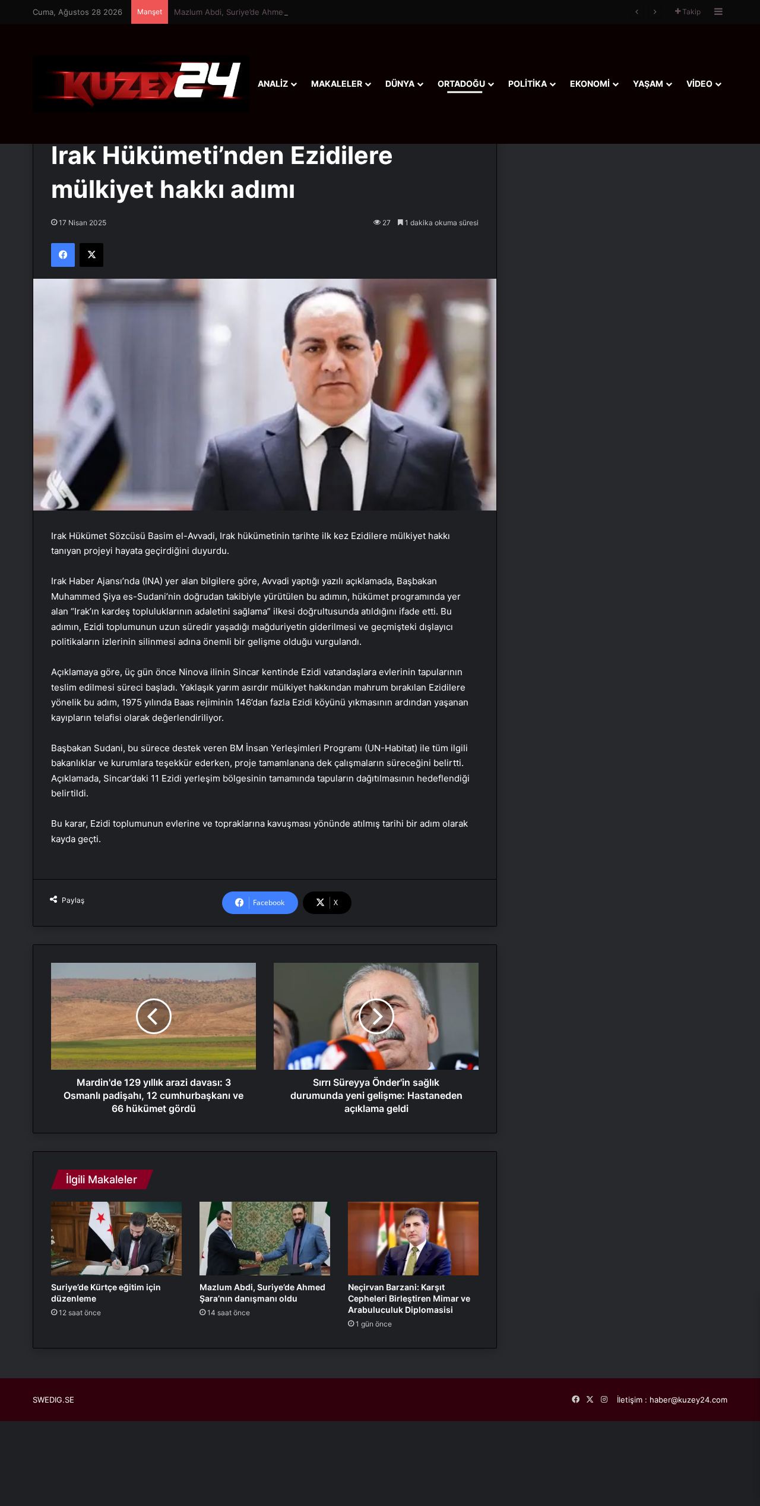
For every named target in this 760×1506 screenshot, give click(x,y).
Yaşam (648, 83)
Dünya (399, 83)
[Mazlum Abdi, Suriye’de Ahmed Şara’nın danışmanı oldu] (265, 1238)
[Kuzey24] (141, 83)
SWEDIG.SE (53, 1399)
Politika (527, 83)
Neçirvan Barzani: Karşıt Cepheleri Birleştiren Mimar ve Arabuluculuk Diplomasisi (409, 1298)
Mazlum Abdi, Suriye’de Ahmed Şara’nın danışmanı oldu (275, 12)
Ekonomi (590, 83)
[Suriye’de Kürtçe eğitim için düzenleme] (116, 1238)
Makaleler (336, 83)
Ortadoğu (461, 83)
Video (699, 83)
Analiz (273, 83)
